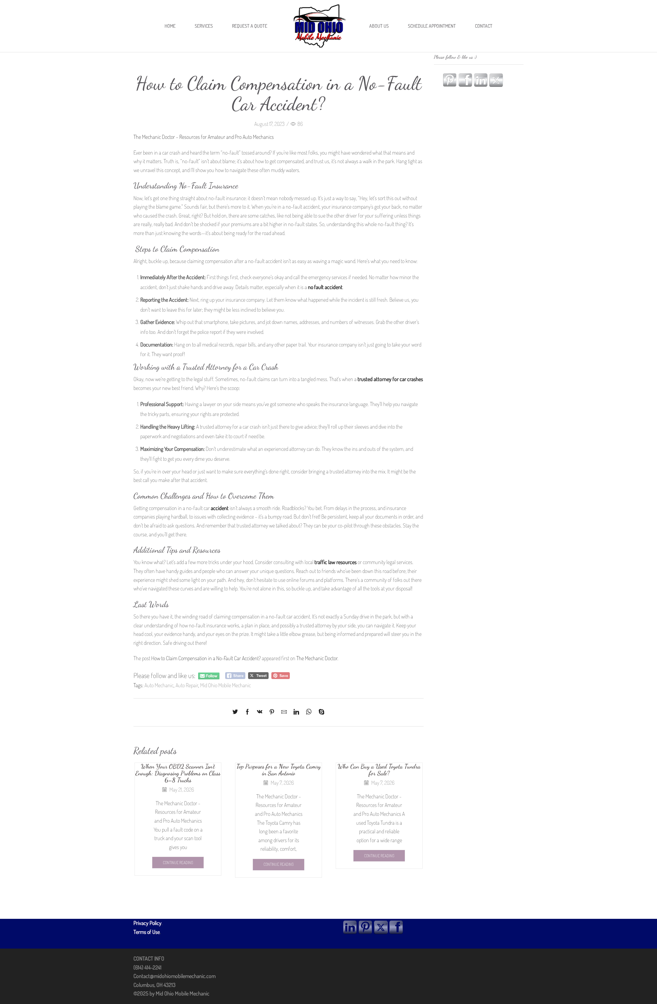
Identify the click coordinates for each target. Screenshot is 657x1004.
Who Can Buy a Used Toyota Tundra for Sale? (379, 769)
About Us (379, 26)
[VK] (260, 712)
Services (204, 26)
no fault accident (325, 287)
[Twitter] (236, 712)
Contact (483, 26)
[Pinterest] (272, 712)
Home (170, 26)
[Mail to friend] (284, 712)
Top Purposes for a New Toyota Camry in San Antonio (278, 769)
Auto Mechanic (158, 685)
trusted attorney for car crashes (390, 379)
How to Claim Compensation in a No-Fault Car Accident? (206, 658)
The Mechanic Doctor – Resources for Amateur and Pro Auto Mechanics (203, 136)
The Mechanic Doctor (316, 658)
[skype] (319, 712)
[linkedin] (296, 712)
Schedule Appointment (432, 26)
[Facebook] (247, 712)
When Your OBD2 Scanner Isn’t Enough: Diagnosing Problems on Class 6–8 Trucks (178, 773)
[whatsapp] (308, 712)
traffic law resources (335, 562)
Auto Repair (187, 685)
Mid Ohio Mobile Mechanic (225, 685)
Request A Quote (249, 26)
